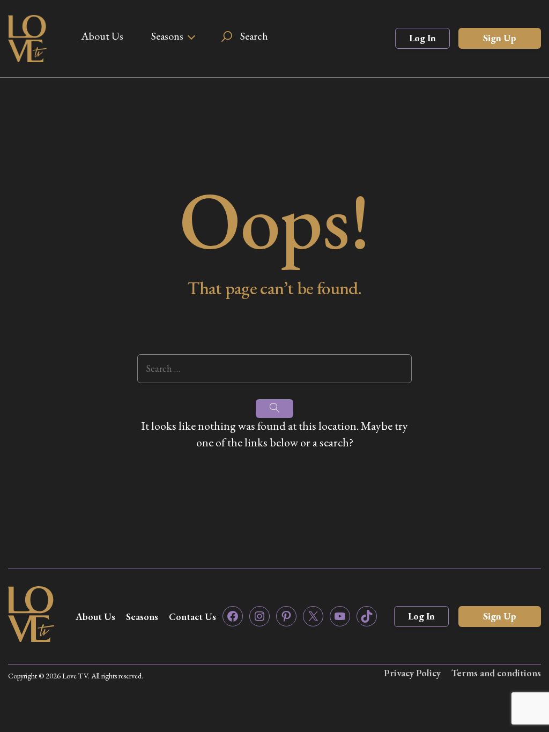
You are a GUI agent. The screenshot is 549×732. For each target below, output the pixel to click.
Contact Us (192, 616)
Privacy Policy (412, 673)
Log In (422, 38)
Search (254, 36)
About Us (102, 36)
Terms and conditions (496, 673)
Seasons (167, 36)
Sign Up (499, 38)
